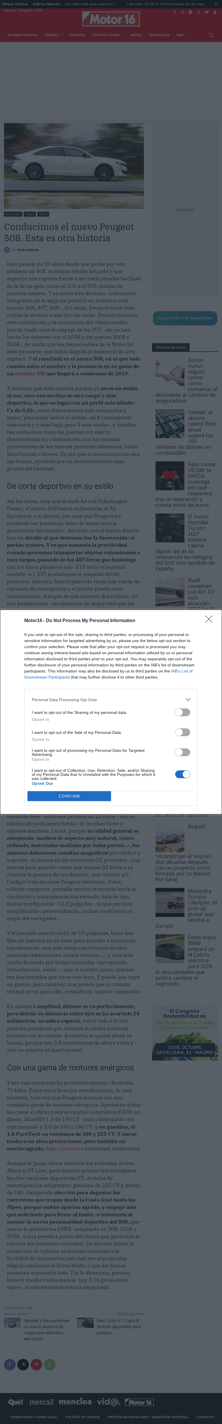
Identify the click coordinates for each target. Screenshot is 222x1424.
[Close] (210, 620)
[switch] (182, 712)
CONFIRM (69, 796)
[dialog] (111, 712)
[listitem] (111, 700)
